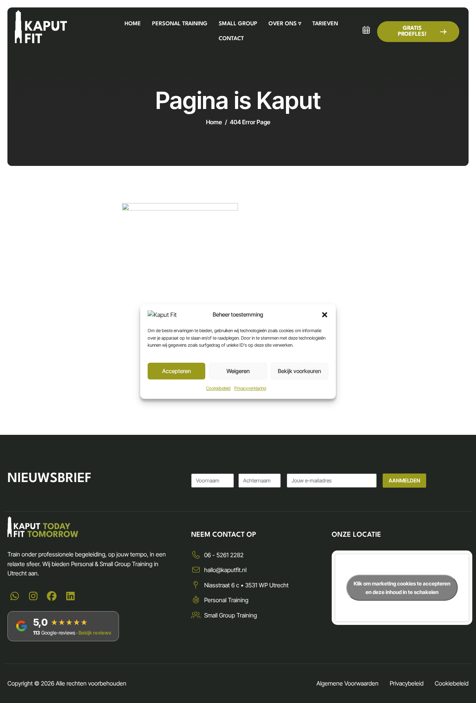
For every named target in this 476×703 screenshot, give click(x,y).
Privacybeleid (407, 683)
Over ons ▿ (284, 24)
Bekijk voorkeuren (299, 371)
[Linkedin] (70, 597)
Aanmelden (404, 480)
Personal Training (180, 24)
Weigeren (238, 371)
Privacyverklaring (250, 388)
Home (133, 24)
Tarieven (325, 24)
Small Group (238, 24)
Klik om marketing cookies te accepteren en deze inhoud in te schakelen (402, 587)
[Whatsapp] (14, 597)
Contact (231, 39)
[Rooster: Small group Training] (366, 30)
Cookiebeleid (218, 388)
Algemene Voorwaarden (347, 683)
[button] (324, 314)
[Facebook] (52, 597)
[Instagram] (33, 597)
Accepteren (176, 371)
